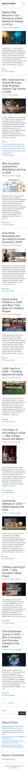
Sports (6, 419)
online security (21, 148)
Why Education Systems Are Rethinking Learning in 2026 (13, 168)
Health (6, 556)
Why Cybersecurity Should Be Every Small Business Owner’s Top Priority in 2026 (14, 85)
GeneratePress (14, 767)
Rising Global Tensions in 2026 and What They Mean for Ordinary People (13, 305)
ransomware (17, 150)
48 (9, 703)
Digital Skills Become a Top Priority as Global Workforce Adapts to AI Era (12, 18)
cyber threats (20, 144)
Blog (5, 69)
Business (6, 288)
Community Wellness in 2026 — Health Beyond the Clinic (13, 505)
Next (12, 703)
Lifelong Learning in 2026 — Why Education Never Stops (13, 571)
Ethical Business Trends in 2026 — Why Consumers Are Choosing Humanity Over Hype (12, 639)
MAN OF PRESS (9, 4)
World (5, 358)
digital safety (12, 148)
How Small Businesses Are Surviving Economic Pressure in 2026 (13, 237)
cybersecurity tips (16, 146)
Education (7, 222)
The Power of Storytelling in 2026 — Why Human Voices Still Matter (13, 434)
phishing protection (7, 150)
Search (4, 710)
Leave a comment (9, 71)
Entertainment (8, 490)
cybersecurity (6, 146)
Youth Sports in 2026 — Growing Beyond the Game (12, 371)
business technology (10, 144)
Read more (20, 64)
